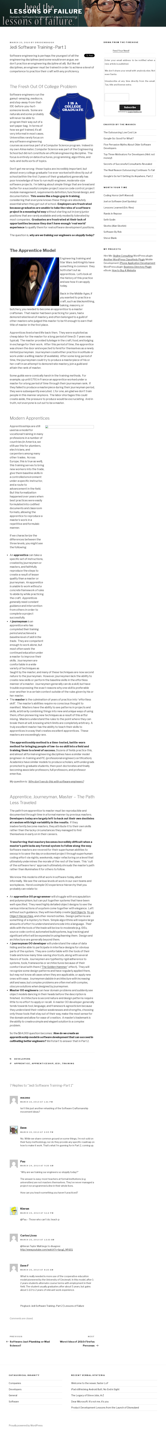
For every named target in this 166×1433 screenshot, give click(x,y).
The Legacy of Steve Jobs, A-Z (87, 1395)
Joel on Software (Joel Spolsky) (120, 201)
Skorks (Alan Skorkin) (115, 225)
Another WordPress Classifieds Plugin (124, 259)
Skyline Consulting (123, 255)
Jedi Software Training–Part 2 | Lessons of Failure (57, 1305)
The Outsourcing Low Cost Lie (120, 132)
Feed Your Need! (121, 50)
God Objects (78, 912)
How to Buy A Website (124, 270)
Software (14, 1401)
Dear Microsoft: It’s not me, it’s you (90, 1401)
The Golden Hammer (54, 966)
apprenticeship (42, 1063)
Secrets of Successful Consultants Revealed (128, 164)
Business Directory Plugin (138, 266)
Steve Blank (110, 238)
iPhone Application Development (137, 263)
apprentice (22, 1063)
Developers (22, 1059)
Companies (15, 1383)
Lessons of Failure (46, 11)
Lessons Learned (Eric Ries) (119, 207)
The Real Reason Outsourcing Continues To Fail (129, 170)
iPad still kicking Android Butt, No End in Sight (95, 1389)
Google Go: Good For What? (119, 138)
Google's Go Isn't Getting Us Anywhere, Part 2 (128, 176)
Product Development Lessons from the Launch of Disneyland (105, 1407)
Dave (23, 1127)
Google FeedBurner (135, 112)
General (13, 1395)
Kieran (24, 1208)
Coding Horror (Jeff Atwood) (118, 195)
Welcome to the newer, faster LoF (89, 1383)
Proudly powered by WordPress (26, 1425)
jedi (57, 1063)
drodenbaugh (44, 42)
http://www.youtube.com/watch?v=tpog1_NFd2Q (46, 1249)
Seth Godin (109, 219)
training (68, 1063)
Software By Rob (113, 231)
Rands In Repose (113, 213)
